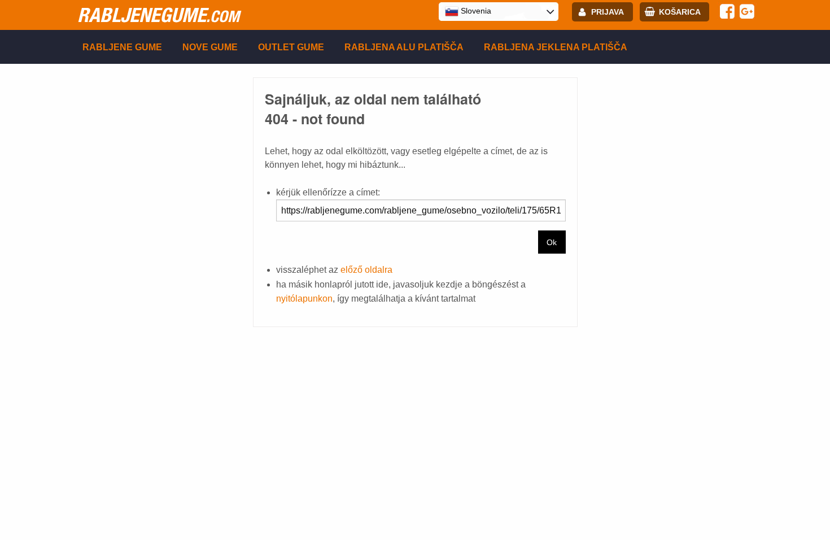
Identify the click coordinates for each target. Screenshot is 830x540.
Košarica (680, 11)
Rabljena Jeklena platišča (555, 47)
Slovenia (474, 10)
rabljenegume (158, 15)
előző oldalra (366, 270)
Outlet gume (291, 47)
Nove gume (210, 47)
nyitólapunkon (304, 298)
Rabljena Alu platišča (404, 47)
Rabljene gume (122, 47)
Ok (552, 242)
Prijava (607, 11)
